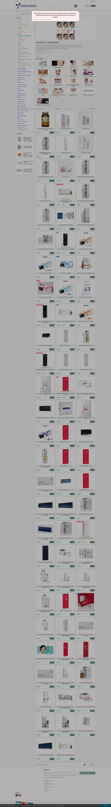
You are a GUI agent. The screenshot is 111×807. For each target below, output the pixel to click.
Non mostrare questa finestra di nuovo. (42, 19)
